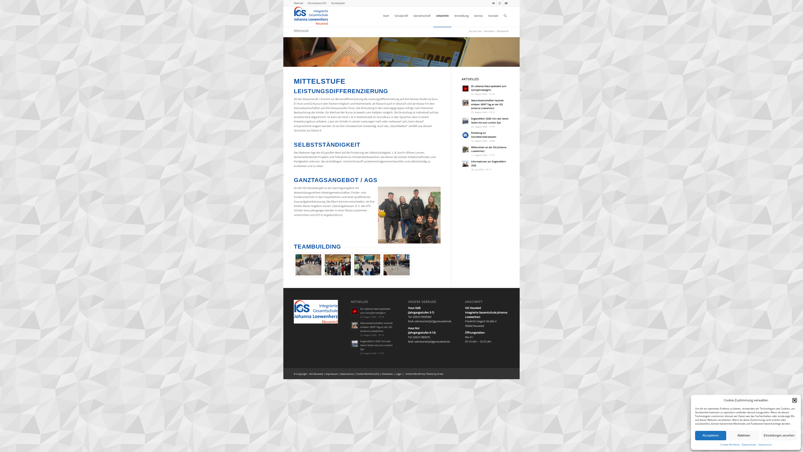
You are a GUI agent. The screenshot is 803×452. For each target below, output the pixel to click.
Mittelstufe (301, 31)
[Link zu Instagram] (500, 3)
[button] (795, 400)
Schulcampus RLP (317, 3)
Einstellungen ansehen (779, 435)
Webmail (298, 3)
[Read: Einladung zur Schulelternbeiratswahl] (465, 135)
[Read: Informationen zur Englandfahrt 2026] (465, 164)
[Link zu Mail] (493, 3)
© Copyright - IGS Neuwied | (310, 373)
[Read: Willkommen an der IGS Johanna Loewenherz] (465, 149)
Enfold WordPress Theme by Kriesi (424, 373)
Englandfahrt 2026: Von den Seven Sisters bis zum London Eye (376, 345)
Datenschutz (749, 444)
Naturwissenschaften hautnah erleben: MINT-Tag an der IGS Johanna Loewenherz (487, 104)
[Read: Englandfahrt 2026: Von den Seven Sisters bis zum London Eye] (465, 121)
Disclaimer (388, 373)
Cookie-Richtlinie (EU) (367, 373)
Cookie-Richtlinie (730, 444)
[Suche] (505, 15)
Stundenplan (338, 3)
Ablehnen (743, 435)
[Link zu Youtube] (506, 3)
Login (399, 373)
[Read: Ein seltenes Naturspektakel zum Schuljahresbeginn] (465, 88)
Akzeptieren (710, 435)
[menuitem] (300, 3)
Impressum (765, 444)
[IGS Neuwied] (311, 15)
